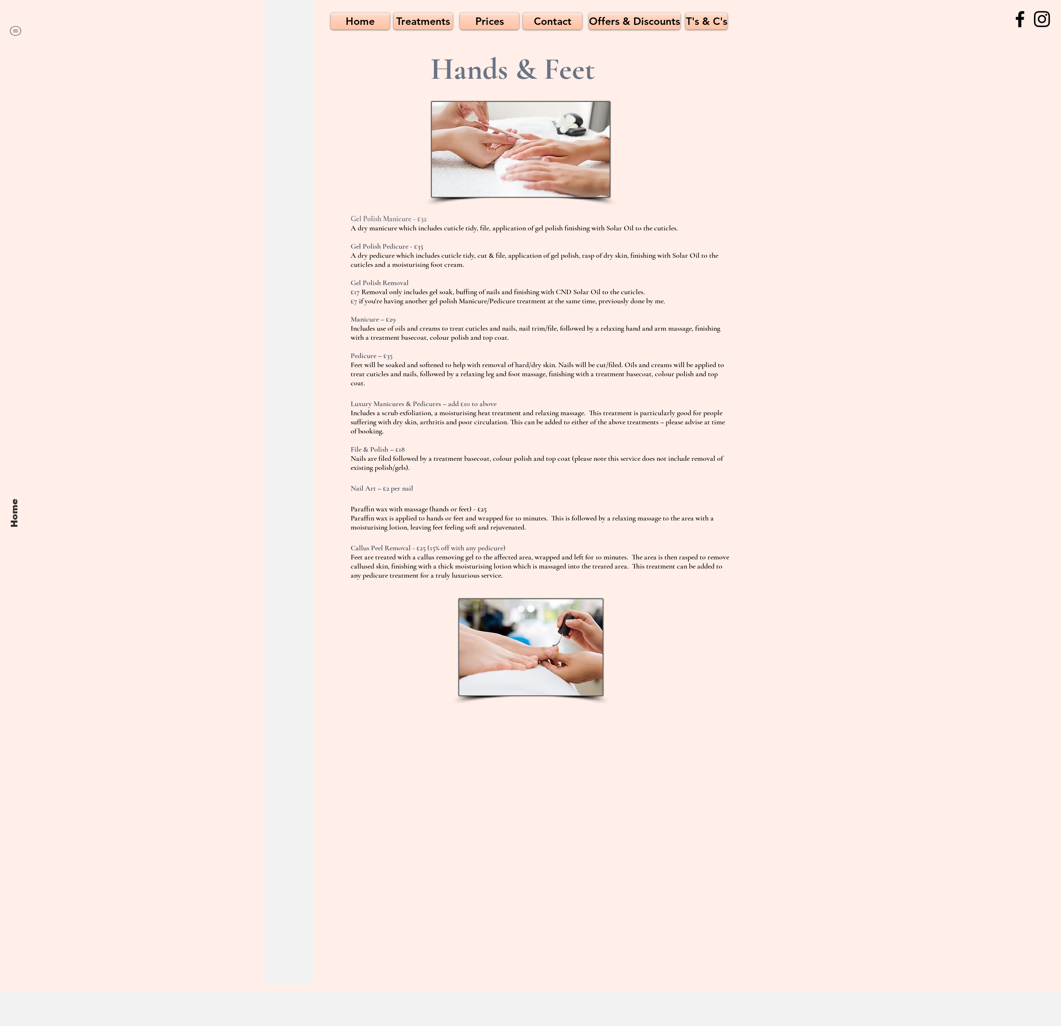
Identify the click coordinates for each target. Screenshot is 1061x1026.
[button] (15, 31)
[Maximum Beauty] (1020, 19)
